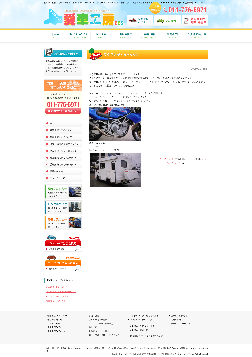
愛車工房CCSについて (61, 137)
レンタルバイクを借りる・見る (144, 316)
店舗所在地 (173, 36)
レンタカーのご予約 (139, 330)
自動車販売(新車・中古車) (195, 20)
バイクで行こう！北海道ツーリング (61, 292)
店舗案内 (177, 2)
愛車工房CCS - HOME (57, 316)
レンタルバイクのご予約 (141, 319)
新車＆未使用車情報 (98, 319)
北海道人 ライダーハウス (57, 301)
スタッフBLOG (57, 178)
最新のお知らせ (57, 171)
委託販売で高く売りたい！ (63, 164)
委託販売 (93, 327)
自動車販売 (126, 36)
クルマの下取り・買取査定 (63, 150)
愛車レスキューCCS (180, 323)
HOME (166, 2)
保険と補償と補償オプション (64, 144)
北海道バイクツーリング (56, 287)
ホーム (53, 123)
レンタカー (167, 20)
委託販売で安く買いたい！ (63, 157)
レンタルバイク (140, 20)
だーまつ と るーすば (161, 159)
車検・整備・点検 (149, 36)
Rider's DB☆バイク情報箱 (57, 296)
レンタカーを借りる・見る (142, 326)
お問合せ (189, 2)
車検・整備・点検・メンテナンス (104, 335)
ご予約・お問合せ (196, 36)
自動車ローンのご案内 (99, 331)
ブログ (200, 2)
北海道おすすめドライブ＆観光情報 (146, 336)
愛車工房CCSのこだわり (62, 130)
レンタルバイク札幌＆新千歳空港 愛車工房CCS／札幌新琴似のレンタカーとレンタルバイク (156, 354)
